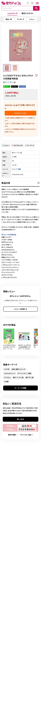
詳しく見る (20, 419)
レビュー (32, 19)
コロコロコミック (9, 373)
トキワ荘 (6, 369)
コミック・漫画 (16, 169)
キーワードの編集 (20, 388)
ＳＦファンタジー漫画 (24, 373)
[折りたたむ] (39, 183)
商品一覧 (9, 19)
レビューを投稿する (20, 309)
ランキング (20, 19)
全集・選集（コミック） (19, 369)
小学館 (6, 382)
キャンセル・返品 (25, 435)
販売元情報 (12, 435)
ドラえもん (7, 377)
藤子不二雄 (29, 377)
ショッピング (12, 13)
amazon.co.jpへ (20, 113)
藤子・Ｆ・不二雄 (18, 377)
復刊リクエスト (28, 13)
